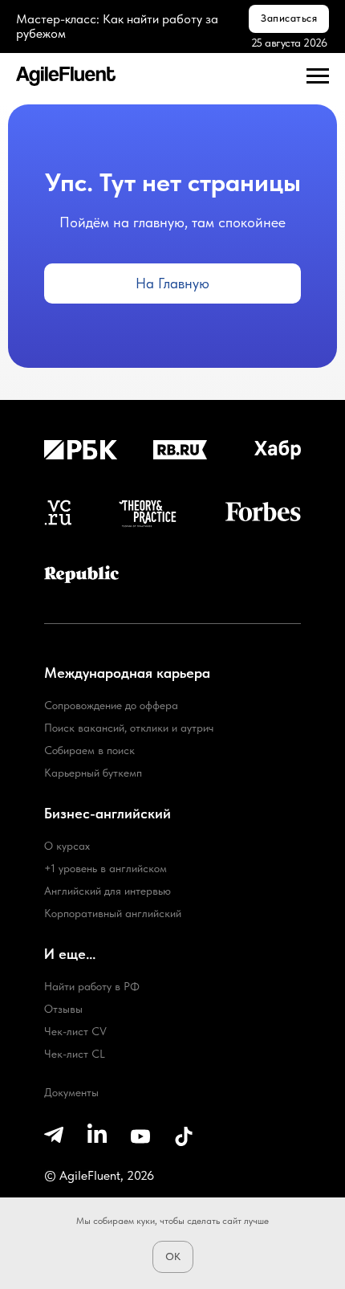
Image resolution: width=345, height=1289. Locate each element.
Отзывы (63, 1008)
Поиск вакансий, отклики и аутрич (128, 727)
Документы (71, 1092)
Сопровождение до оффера (111, 705)
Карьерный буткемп (93, 772)
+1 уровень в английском (105, 868)
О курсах (67, 845)
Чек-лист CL (74, 1053)
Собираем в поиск (89, 750)
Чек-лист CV (75, 1031)
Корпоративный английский (112, 913)
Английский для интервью (107, 890)
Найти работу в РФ (92, 986)
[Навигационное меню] (317, 76)
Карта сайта (71, 1172)
